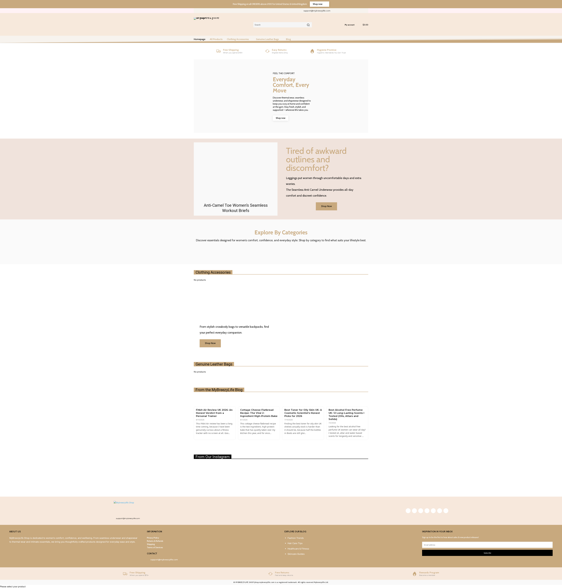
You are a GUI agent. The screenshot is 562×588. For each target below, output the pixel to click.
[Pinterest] (345, 10)
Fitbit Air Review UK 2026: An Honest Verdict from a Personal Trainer (214, 413)
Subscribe (487, 553)
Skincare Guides (296, 554)
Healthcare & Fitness (298, 548)
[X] (355, 10)
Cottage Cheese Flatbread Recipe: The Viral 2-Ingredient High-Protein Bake (258, 413)
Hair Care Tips (295, 543)
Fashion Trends (296, 538)
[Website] (360, 10)
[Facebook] (335, 10)
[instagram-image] (208, 477)
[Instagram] (340, 10)
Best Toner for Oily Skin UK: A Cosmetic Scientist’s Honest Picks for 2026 (303, 413)
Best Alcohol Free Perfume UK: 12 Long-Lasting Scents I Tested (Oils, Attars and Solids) (346, 414)
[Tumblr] (350, 10)
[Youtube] (365, 10)
